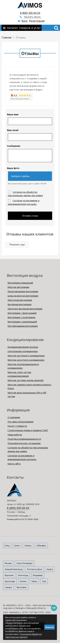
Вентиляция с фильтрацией (22, 313)
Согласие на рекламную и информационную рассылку (22, 457)
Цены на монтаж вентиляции (23, 295)
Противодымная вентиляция (23, 326)
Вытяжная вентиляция (19, 304)
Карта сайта (14, 463)
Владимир (38, 575)
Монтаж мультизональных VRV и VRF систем (27, 394)
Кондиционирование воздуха (23, 346)
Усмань (28, 545)
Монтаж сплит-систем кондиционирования (19, 374)
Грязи (17, 545)
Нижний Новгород (13, 569)
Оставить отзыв (30, 215)
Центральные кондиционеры (23, 351)
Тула (44, 581)
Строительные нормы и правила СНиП (28, 430)
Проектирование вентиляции (23, 291)
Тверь (34, 581)
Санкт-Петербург (24, 563)
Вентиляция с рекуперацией (22, 321)
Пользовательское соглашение (24, 443)
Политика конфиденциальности (24, 438)
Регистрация (36, 21)
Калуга (50, 569)
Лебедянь (41, 545)
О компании (14, 417)
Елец (7, 545)
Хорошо (49, 627)
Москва (8, 563)
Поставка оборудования (20, 421)
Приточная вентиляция (20, 300)
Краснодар (10, 581)
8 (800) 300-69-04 (30, 13)
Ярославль (22, 587)
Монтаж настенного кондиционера (26, 355)
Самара (8, 587)
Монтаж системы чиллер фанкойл (26, 380)
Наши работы (15, 434)
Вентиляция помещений (20, 282)
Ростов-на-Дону (34, 569)
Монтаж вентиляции (18, 287)
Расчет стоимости (17, 426)
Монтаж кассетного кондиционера (26, 359)
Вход (25, 21)
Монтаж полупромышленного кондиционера (23, 366)
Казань (23, 581)
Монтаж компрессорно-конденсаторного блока (29, 386)
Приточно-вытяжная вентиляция (25, 308)
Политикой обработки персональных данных (23, 635)
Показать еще (17, 244)
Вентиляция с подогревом (21, 317)
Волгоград (23, 575)
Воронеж (9, 575)
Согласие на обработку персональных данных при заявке (28, 449)
